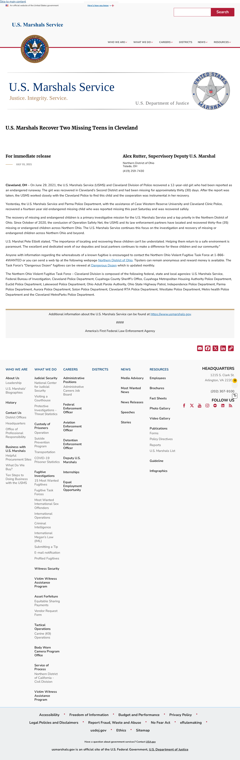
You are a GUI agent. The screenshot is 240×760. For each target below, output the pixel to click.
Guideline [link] (156, 461)
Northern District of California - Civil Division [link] (46, 678)
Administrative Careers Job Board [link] (73, 390)
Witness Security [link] (46, 568)
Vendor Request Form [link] (45, 613)
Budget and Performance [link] (139, 714)
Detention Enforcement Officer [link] (72, 444)
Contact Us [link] (13, 412)
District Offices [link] (16, 417)
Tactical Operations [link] (42, 627)
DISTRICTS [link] (100, 369)
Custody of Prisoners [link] (42, 426)
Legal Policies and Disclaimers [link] (53, 722)
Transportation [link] (44, 452)
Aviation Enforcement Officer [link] (72, 426)
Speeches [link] (128, 412)
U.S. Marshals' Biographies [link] (16, 390)
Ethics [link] (121, 730)
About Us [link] (12, 378)
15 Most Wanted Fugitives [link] (46, 482)
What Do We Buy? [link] (15, 467)
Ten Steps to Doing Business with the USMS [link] (17, 479)
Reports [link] (155, 445)
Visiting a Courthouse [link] (42, 398)
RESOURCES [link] (159, 369)
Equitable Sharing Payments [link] (47, 603)
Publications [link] (158, 428)
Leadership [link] (14, 383)
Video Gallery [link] (160, 418)
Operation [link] (41, 432)
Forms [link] (154, 433)
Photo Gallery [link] (160, 408)
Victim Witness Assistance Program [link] (45, 582)
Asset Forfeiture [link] (46, 596)
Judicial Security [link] (45, 378)
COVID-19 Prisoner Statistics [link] (47, 460)
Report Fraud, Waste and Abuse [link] (114, 722)
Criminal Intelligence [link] (42, 525)
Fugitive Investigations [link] (44, 474)
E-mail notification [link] (47, 552)
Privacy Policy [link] (180, 714)
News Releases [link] (132, 402)
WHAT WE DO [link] (45, 369)
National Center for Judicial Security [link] (45, 387)
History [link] (11, 402)
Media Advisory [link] (132, 378)
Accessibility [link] (49, 714)
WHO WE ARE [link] (17, 369)
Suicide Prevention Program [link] (42, 442)
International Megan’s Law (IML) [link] (43, 537)
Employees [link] (158, 378)
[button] (199, 349)
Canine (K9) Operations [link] (42, 635)
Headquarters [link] (15, 423)
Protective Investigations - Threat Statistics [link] (45, 410)
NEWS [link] (126, 369)
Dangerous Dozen (104, 265)
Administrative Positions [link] (74, 380)
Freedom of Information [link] (89, 714)
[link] (35, 49)
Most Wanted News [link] (131, 390)
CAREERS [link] (70, 369)
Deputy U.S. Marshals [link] (71, 460)
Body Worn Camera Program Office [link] (47, 651)
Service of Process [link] (41, 667)
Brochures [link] (157, 388)
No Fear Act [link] (160, 722)
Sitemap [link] (143, 730)
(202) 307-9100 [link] (222, 391)
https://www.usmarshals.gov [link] (171, 314)
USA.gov (151, 741)
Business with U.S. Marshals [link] (16, 449)
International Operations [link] (43, 515)
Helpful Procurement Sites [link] (18, 457)
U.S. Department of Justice (168, 749)
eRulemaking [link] (191, 722)
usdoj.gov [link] (98, 730)
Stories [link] (126, 422)
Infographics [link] (158, 471)
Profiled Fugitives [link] (46, 558)
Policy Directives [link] (161, 439)
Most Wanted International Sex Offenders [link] (46, 504)
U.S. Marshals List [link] (162, 450)
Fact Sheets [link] (158, 398)
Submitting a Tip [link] (46, 546)
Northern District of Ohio (115, 260)
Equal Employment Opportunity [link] (72, 486)
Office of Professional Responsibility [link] (16, 433)
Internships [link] (71, 472)
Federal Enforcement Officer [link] (72, 408)
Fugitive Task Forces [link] (43, 492)
